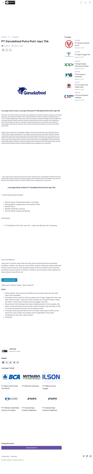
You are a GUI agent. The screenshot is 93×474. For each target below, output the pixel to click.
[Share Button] (10, 50)
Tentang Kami (5, 456)
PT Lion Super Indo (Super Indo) (81, 86)
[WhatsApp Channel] (90, 456)
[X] (7, 362)
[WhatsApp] (10, 362)
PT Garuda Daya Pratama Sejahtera (29, 409)
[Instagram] (87, 456)
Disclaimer (14, 456)
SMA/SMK (77, 40)
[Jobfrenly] (10, 2)
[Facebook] (3, 362)
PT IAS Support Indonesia (80, 75)
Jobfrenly (9, 460)
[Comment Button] (3, 50)
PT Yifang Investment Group (82, 44)
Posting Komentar (31, 447)
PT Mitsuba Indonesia (30, 386)
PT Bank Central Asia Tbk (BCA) (9, 387)
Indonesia (77, 82)
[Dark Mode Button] (85, 2)
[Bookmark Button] (90, 2)
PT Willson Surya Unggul (49, 387)
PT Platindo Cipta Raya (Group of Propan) (10, 409)
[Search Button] (81, 2)
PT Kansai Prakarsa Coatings (81, 96)
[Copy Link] (18, 362)
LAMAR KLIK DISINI (9, 280)
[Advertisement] (46, 20)
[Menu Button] (3, 2)
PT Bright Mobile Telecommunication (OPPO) (81, 65)
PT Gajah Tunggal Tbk (82, 54)
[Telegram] (14, 362)
